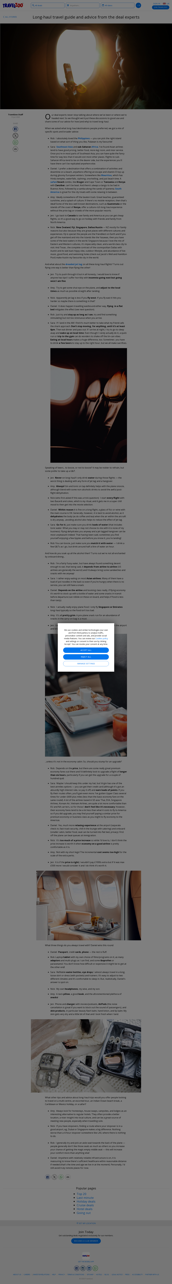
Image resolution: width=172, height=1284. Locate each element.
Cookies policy (101, 638)
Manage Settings (86, 663)
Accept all (86, 650)
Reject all (86, 657)
